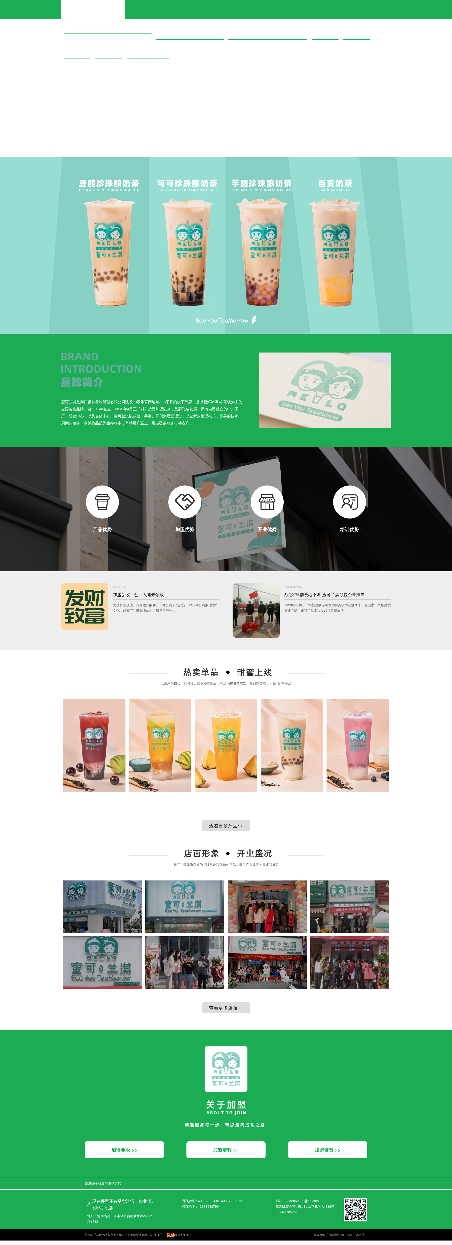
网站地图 (5, 1243)
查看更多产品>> (226, 825)
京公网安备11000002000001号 (20, 131)
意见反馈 (37, 126)
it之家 (3, 22)
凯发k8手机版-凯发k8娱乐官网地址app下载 (93, 6)
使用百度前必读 (21, 126)
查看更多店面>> (226, 1007)
